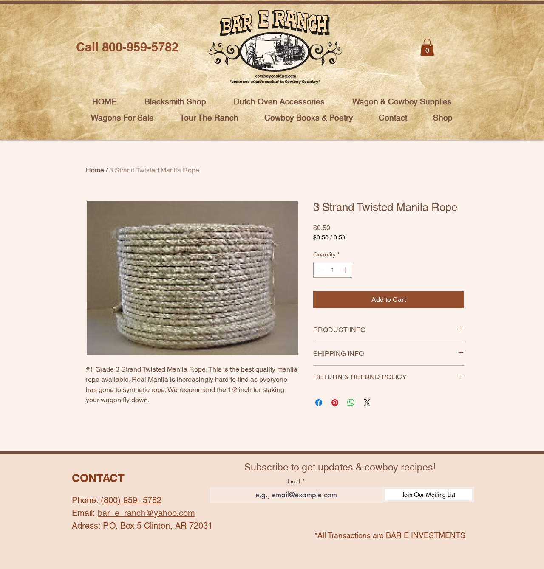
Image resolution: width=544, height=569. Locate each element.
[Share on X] (367, 402)
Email (294, 481)
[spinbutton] (332, 269)
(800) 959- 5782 (131, 500)
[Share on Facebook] (319, 402)
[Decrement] (319, 269)
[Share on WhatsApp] (351, 402)
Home (95, 170)
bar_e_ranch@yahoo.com (146, 513)
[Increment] (345, 269)
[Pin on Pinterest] (335, 402)
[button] (427, 47)
